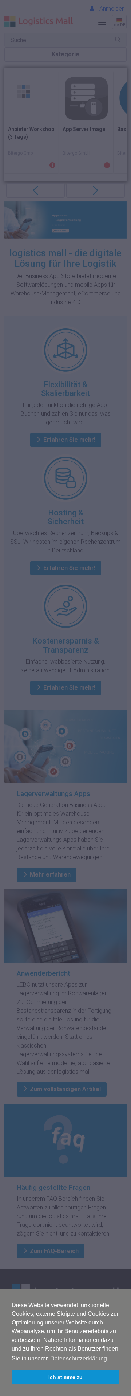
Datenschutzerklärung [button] (78, 1358)
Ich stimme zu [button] (65, 1377)
